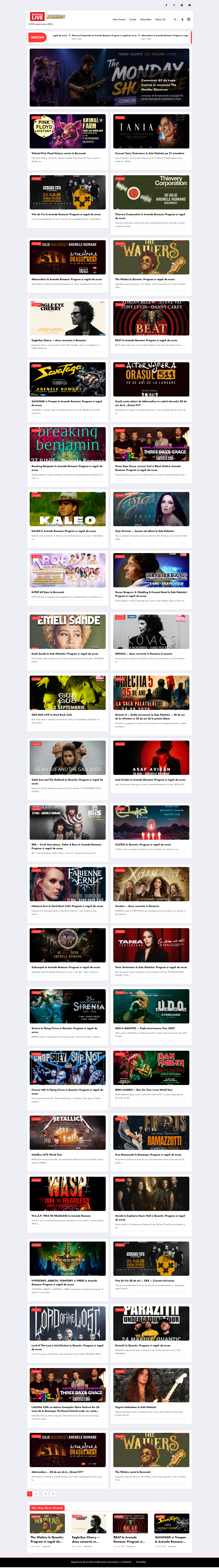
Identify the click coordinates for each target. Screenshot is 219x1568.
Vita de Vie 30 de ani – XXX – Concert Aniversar (145, 1281)
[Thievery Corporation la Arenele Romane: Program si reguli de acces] (151, 192)
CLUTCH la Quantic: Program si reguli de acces (143, 844)
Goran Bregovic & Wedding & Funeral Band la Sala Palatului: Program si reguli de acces (151, 594)
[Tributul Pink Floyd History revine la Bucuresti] (68, 131)
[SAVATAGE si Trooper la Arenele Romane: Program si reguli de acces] (68, 379)
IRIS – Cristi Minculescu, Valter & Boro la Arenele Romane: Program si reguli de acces (67, 846)
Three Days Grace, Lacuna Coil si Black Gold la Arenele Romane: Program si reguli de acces (148, 468)
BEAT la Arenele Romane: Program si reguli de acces (135, 35)
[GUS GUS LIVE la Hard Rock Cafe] (68, 692)
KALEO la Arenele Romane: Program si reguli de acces (64, 531)
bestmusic (46, 1546)
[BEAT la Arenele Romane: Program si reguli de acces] (151, 318)
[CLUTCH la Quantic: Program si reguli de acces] (151, 822)
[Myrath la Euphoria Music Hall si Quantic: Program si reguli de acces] (151, 1193)
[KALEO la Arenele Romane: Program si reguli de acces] (68, 508)
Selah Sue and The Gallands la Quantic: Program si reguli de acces (67, 781)
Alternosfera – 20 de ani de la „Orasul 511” (58, 1472)
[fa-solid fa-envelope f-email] (189, 5)
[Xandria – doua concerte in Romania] (151, 883)
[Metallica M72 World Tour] (68, 1132)
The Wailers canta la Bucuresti (133, 1472)
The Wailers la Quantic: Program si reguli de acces (145, 279)
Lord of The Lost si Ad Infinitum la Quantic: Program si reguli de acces (68, 1347)
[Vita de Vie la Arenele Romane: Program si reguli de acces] (68, 192)
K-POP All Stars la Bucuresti (48, 592)
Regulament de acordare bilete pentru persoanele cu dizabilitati (101, 1562)
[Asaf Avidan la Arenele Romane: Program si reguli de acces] (151, 757)
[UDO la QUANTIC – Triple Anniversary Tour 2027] (151, 1006)
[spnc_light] (183, 19)
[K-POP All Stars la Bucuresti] (68, 569)
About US (160, 19)
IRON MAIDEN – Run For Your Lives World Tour (143, 1090)
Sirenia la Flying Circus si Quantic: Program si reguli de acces (64, 1030)
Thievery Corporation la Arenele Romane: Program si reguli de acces (150, 216)
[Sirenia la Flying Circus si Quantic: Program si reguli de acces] (68, 1006)
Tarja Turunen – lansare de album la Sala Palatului (144, 531)
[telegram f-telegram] (181, 5)
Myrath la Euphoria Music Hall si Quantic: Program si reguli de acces (150, 1217)
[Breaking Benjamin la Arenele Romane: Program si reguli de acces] (68, 444)
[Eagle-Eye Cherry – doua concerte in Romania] (68, 318)
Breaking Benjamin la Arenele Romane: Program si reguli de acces (67, 468)
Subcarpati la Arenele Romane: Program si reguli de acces (66, 967)
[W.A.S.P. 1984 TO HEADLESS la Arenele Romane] (68, 1193)
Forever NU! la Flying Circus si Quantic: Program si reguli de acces (67, 1091)
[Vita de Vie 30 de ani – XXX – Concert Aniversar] (151, 1258)
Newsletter (145, 19)
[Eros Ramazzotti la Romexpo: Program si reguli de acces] (151, 1132)
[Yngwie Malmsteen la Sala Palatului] (151, 1384)
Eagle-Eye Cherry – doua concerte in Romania (83, 35)
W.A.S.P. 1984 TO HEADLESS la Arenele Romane (61, 1216)
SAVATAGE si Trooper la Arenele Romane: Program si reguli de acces (67, 403)
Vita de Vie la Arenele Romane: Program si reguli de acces (66, 214)
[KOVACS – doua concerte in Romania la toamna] (151, 631)
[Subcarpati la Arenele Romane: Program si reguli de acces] (68, 944)
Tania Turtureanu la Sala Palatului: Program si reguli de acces (151, 967)
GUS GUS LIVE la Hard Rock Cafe (52, 715)
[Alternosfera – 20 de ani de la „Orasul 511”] (68, 1449)
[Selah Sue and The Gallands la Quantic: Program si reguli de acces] (68, 757)
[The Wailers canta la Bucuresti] (151, 1449)
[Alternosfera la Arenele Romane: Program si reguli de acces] (68, 257)
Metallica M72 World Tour (47, 1155)
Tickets (132, 19)
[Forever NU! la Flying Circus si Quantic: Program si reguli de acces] (68, 1067)
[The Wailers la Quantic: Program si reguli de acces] (151, 257)
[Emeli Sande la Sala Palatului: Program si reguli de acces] (68, 631)
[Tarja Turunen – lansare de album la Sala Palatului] (151, 508)
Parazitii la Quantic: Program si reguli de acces (142, 1345)
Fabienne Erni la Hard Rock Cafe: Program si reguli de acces (67, 906)
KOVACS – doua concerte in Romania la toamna (143, 654)
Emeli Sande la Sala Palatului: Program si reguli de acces (65, 654)
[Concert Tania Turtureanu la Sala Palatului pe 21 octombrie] (151, 131)
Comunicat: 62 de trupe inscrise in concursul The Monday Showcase (158, 85)
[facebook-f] (166, 5)
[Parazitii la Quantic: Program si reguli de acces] (151, 1323)
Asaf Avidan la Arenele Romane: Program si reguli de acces (150, 780)
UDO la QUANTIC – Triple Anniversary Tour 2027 (145, 1028)
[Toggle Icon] (188, 19)
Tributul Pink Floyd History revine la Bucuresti (59, 153)
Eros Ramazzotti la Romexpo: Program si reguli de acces (148, 1155)
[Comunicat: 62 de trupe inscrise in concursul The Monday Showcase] (109, 78)
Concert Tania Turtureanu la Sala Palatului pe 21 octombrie (149, 153)
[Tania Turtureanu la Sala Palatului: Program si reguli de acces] (151, 944)
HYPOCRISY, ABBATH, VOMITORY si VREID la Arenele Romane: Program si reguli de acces (64, 1282)
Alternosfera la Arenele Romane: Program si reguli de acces (67, 279)
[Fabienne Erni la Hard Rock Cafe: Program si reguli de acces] (68, 883)
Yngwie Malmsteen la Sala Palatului (135, 1407)
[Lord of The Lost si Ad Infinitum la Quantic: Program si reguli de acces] (68, 1323)
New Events (119, 19)
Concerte (144, 76)
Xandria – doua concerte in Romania (137, 906)
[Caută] (175, 19)
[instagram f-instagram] (174, 5)
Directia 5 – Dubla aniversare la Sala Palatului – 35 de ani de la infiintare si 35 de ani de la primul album (150, 716)
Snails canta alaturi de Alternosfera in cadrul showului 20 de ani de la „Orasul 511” (151, 403)
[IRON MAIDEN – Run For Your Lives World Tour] (151, 1067)
